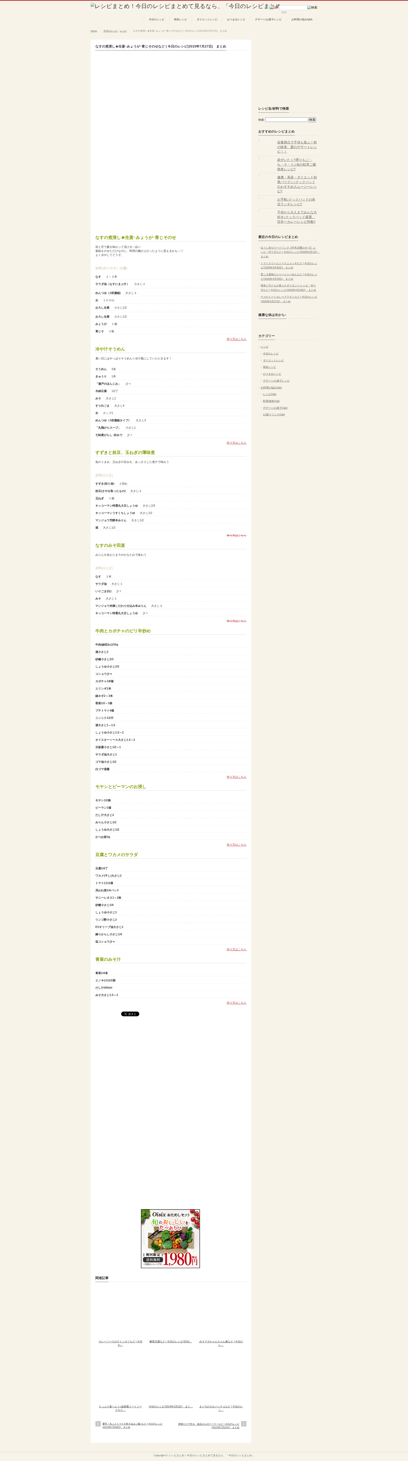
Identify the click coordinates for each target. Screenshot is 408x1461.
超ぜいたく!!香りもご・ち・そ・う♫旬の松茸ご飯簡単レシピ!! (296, 164)
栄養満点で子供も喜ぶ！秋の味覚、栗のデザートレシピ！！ (297, 146)
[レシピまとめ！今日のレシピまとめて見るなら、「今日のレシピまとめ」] (189, 6)
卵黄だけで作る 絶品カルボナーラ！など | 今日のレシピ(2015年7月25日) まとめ (208, 1426)
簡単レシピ (180, 19)
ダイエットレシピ (207, 19)
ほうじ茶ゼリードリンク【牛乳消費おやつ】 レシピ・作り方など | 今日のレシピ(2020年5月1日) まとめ (290, 252)
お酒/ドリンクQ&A (274, 414)
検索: (261, 119)
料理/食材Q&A (271, 401)
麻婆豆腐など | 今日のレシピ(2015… (170, 1341)
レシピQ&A (269, 394)
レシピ (123, 31)
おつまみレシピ (236, 19)
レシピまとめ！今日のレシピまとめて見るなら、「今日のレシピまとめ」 (212, 1455)
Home (94, 31)
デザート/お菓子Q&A (275, 407)
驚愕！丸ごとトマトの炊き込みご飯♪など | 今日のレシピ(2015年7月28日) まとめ (132, 1425)
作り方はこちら (236, 339)
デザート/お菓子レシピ (268, 19)
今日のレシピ (156, 19)
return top (313, 1448)
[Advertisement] (170, 193)
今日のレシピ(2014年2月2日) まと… (171, 1406)
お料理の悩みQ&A (301, 19)
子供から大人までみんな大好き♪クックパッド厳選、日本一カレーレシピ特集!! (297, 216)
